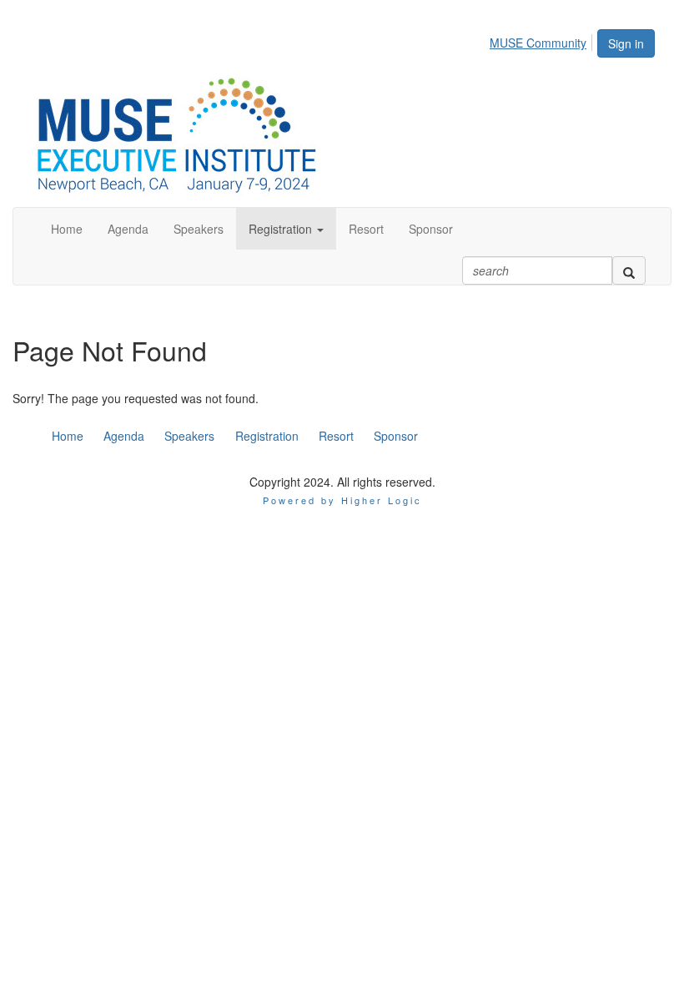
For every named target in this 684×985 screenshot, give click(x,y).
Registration (267, 435)
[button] (286, 229)
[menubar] (542, 40)
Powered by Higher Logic (342, 500)
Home (67, 435)
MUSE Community (538, 42)
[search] (629, 270)
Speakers (189, 435)
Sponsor (396, 435)
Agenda (123, 435)
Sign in (626, 43)
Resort (336, 435)
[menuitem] (542, 40)
